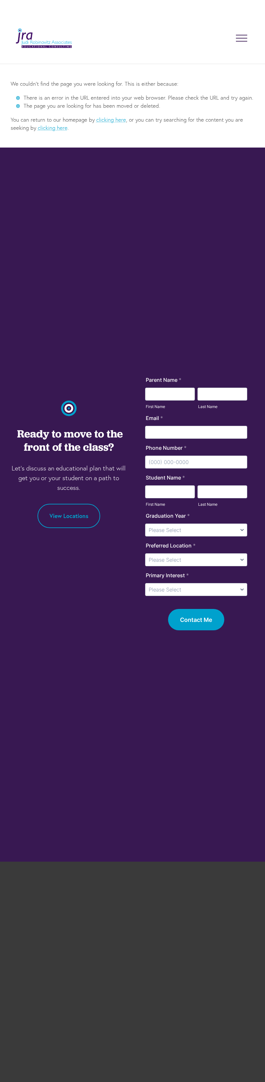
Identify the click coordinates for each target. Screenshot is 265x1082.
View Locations (68, 516)
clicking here (111, 119)
